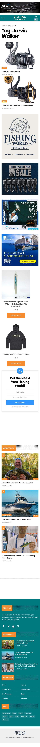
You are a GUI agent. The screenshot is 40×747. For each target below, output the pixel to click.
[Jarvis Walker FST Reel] (20, 55)
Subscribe (20, 402)
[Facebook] (3, 626)
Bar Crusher (6, 713)
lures (16, 716)
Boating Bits (6, 515)
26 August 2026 (7, 486)
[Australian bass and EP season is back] (20, 466)
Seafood (32, 716)
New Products (6, 694)
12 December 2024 (8, 74)
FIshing (5, 716)
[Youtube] (13, 626)
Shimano (5, 720)
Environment (25, 689)
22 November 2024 (8, 108)
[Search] (36, 16)
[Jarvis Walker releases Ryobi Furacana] (20, 89)
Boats (14, 713)
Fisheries (28, 713)
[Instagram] (18, 626)
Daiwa (20, 713)
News (4, 479)
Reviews (24, 698)
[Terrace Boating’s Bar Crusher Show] (20, 503)
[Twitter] (8, 626)
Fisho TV (5, 698)
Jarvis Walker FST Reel (11, 72)
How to (23, 685)
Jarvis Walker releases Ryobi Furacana (17, 105)
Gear (4, 67)
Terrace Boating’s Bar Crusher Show (16, 519)
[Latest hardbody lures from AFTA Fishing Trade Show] (20, 539)
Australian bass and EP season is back (17, 483)
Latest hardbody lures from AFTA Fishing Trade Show (26, 665)
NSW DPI (24, 716)
